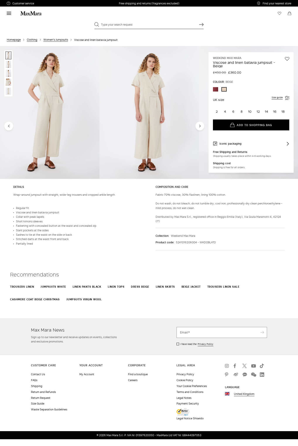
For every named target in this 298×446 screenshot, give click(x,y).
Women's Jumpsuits (55, 39)
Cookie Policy (184, 380)
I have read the (196, 344)
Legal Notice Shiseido (190, 418)
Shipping (36, 386)
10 (250, 111)
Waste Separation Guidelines (49, 409)
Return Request (40, 398)
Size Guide (37, 403)
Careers (132, 380)
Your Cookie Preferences (191, 386)
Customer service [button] (42, 4)
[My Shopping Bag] (289, 13)
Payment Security (187, 403)
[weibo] (236, 374)
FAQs (34, 380)
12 (258, 111)
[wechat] (253, 374)
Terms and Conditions (189, 392)
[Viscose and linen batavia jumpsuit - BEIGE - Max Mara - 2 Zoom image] (149, 113)
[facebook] (236, 366)
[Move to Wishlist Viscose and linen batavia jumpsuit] (287, 59)
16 (274, 111)
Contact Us (38, 374)
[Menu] (9, 13)
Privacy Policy (205, 344)
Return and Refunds (43, 392)
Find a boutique (138, 374)
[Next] (199, 126)
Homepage (14, 39)
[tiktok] (262, 366)
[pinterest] (227, 374)
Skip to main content (16, 2)
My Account (86, 374)
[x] (244, 366)
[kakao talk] (244, 374)
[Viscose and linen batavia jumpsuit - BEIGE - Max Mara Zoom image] (49, 113)
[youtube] (253, 366)
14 (266, 111)
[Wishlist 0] (279, 13)
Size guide (277, 97)
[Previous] (8, 126)
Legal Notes (183, 398)
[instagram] (227, 366)
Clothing (32, 39)
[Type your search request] (201, 24)
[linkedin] (262, 374)
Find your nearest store (277, 3)
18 (283, 111)
